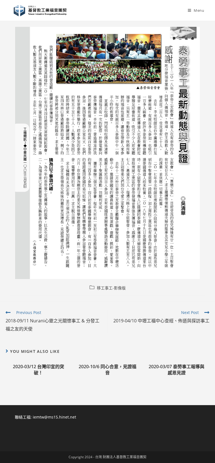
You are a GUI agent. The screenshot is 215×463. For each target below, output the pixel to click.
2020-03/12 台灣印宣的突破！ (38, 369)
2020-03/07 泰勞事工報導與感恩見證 (176, 369)
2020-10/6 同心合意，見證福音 (107, 369)
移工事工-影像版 (111, 287)
